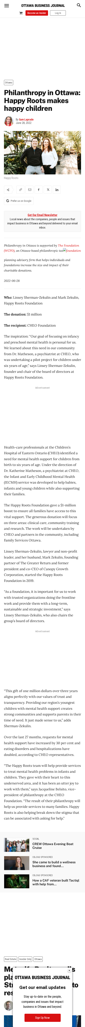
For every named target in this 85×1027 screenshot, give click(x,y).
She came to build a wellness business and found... (54, 864)
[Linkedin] (57, 190)
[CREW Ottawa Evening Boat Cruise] (16, 845)
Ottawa (8, 82)
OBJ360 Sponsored (42, 857)
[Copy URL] (20, 190)
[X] (48, 190)
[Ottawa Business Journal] (43, 5)
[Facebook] (38, 190)
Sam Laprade (26, 119)
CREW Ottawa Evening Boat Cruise (52, 846)
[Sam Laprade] (10, 121)
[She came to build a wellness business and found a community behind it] (16, 863)
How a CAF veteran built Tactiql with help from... (55, 882)
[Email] (29, 190)
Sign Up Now (42, 1017)
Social (35, 839)
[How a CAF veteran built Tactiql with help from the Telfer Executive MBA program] (16, 881)
